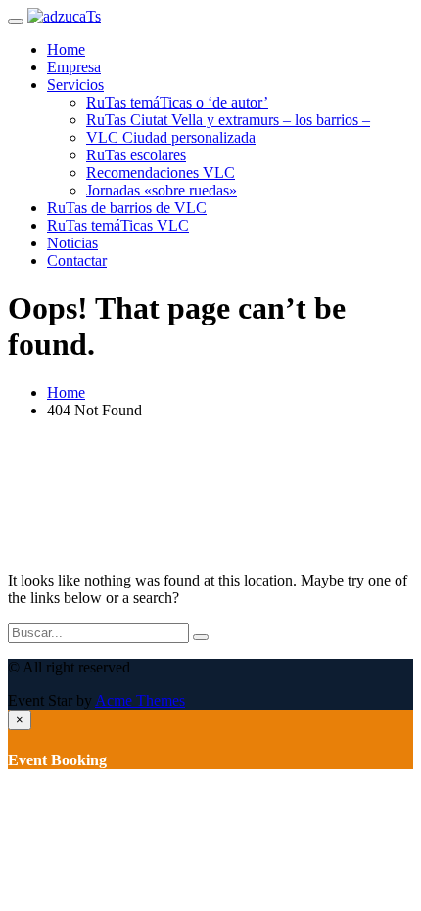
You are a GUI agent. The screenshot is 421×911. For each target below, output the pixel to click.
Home (66, 49)
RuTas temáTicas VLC (118, 225)
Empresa (74, 67)
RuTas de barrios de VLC (127, 207)
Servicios (75, 84)
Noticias (72, 243)
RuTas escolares (136, 155)
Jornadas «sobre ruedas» (161, 190)
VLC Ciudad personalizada (171, 137)
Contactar (77, 260)
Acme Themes (140, 700)
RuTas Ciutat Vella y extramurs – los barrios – (228, 119)
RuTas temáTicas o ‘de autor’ (177, 102)
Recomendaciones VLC (160, 172)
